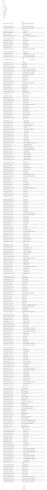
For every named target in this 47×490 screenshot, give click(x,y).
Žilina (24, 38)
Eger (24, 204)
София (25, 130)
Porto (23, 286)
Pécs (23, 89)
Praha (24, 51)
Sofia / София (23, 418)
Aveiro (23, 287)
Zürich (24, 151)
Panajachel (24, 429)
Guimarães (24, 112)
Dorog (24, 135)
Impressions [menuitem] (5, 13)
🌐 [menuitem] (3, 18)
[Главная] (3, 1)
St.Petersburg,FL (23, 421)
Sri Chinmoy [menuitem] (5, 10)
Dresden (24, 95)
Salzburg (23, 84)
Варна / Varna (25, 252)
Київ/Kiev (22, 399)
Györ (24, 134)
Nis (24, 127)
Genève (25, 152)
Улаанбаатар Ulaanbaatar (27, 147)
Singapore (23, 309)
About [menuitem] (4, 5)
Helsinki (24, 339)
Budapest (24, 43)
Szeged (24, 314)
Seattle (24, 174)
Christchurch (25, 169)
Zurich (23, 466)
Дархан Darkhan (26, 146)
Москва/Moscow (23, 403)
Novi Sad (24, 246)
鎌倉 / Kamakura (25, 378)
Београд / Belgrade (26, 125)
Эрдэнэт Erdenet (26, 144)
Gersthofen (24, 53)
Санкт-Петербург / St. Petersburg (26, 401)
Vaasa (24, 341)
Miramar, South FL (23, 420)
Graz (23, 81)
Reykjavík (24, 217)
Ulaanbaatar (24, 321)
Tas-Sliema (24, 196)
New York (23, 23)
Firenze (23, 301)
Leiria (23, 116)
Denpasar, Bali (26, 159)
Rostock (24, 264)
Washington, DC (24, 304)
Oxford (23, 277)
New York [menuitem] (6, 8)
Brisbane (24, 165)
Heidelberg (24, 102)
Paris (22, 394)
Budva (24, 120)
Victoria (24, 170)
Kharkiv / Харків (25, 361)
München (23, 79)
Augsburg (30, 59)
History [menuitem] (4, 15)
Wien (23, 77)
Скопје (24, 34)
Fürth (24, 186)
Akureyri (24, 221)
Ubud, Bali (24, 460)
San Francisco (24, 69)
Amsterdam (25, 156)
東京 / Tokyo (25, 234)
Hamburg (24, 100)
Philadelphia (24, 331)
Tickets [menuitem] (4, 17)
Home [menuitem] (4, 3)
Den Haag (25, 157)
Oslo (23, 336)
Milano (24, 191)
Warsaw (24, 356)
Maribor (24, 364)
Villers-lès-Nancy (26, 154)
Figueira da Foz (25, 114)
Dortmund (24, 271)
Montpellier (23, 282)
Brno (24, 179)
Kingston (23, 64)
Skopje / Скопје (23, 416)
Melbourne (24, 164)
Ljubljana (25, 122)
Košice (25, 137)
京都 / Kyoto (25, 376)
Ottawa (23, 65)
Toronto (23, 62)
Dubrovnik (24, 241)
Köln (24, 269)
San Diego (23, 72)
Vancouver (24, 172)
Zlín (23, 42)
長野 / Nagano (25, 233)
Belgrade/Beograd (23, 413)
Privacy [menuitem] (24, 486)
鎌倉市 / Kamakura (25, 238)
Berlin (23, 97)
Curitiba (24, 109)
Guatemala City (23, 426)
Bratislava (24, 40)
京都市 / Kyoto (25, 236)
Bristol (22, 391)
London (22, 387)
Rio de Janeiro (25, 107)
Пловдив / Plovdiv (25, 251)
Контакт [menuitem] (24, 488)
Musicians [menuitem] (4, 12)
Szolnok (24, 47)
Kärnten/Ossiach (25, 229)
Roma (24, 194)
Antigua (22, 425)
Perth (24, 162)
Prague (24, 354)
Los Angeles (24, 70)
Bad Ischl (24, 219)
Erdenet (24, 326)
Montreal (23, 67)
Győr (24, 441)
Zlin (23, 446)
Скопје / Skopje (26, 129)
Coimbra (23, 289)
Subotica (24, 244)
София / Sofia (25, 249)
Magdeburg (24, 99)
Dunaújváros (24, 91)
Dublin (24, 216)
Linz (23, 224)
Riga (23, 338)
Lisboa (24, 117)
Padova (23, 299)
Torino (24, 189)
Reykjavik (24, 259)
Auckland (24, 167)
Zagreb (22, 409)
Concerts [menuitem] (4, 7)
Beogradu (24, 30)
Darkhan (24, 324)
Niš (23, 32)
